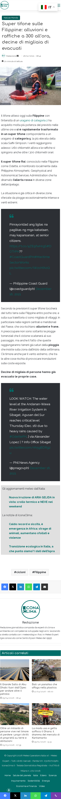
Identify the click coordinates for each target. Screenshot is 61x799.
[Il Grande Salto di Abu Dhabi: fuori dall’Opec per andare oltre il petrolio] (14, 670)
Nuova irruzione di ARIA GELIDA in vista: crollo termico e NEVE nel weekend (32, 502)
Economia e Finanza (26, 786)
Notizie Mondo (11, 17)
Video (42, 786)
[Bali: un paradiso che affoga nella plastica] (46, 670)
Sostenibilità (34, 781)
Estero (43, 775)
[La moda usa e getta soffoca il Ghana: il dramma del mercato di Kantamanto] (46, 714)
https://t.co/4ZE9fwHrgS (28, 246)
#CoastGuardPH (21, 257)
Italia (35, 775)
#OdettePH (18, 436)
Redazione (11, 56)
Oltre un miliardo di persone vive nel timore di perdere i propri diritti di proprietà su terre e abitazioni (14, 734)
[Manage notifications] (9, 790)
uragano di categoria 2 (34, 120)
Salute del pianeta (22, 775)
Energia (46, 781)
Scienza (53, 775)
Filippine (40, 572)
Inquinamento (18, 781)
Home (8, 775)
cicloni (20, 572)
